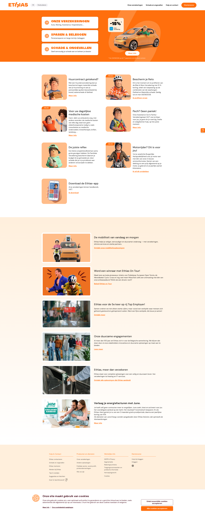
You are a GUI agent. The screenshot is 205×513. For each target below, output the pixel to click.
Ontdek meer (99, 315)
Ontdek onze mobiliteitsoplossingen (109, 248)
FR (33, 5)
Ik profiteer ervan (140, 98)
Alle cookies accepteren (157, 508)
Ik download (74, 193)
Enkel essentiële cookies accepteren (157, 502)
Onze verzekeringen (135, 5)
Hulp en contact (172, 5)
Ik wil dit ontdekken (141, 171)
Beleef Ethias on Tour (103, 284)
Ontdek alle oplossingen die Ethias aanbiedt (112, 380)
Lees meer (98, 349)
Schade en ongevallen (154, 5)
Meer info (73, 95)
